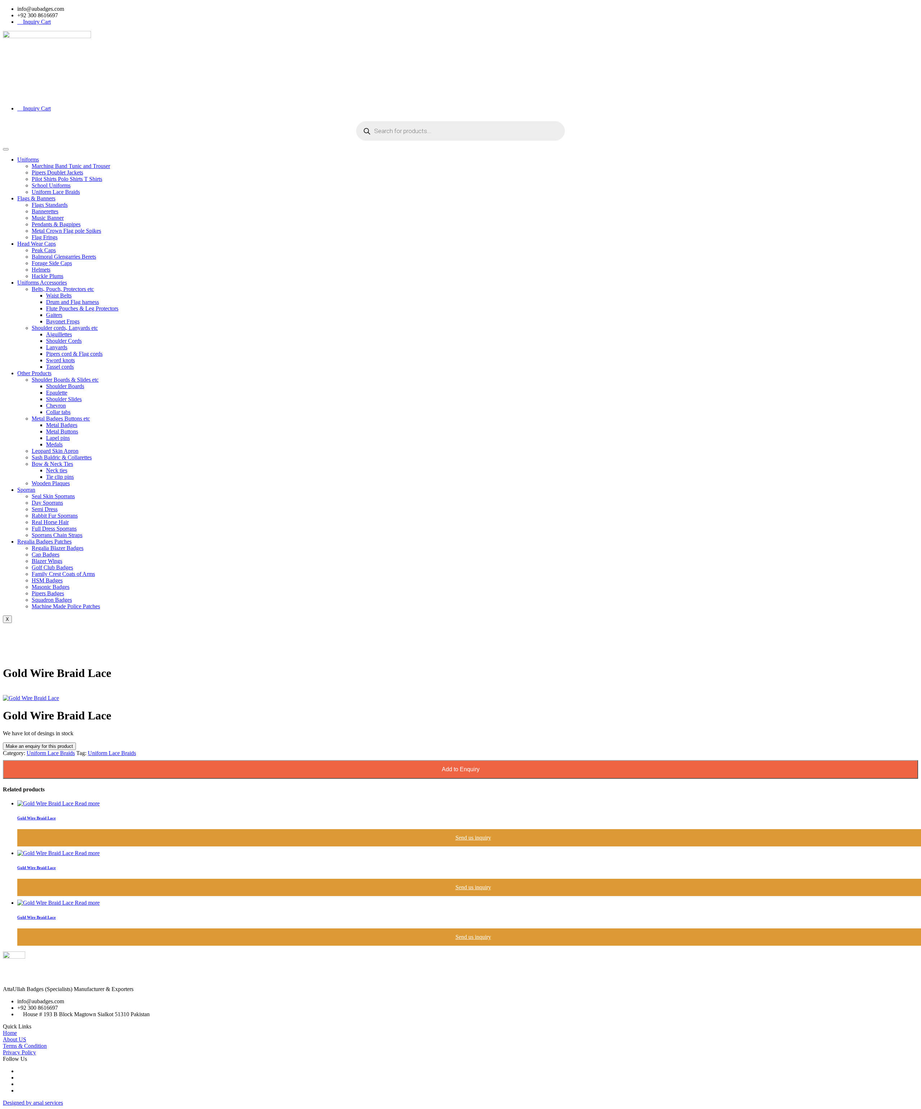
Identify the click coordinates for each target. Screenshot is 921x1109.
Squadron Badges (52, 600)
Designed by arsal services (33, 1103)
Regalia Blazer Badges (57, 548)
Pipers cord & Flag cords (74, 354)
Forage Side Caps (52, 263)
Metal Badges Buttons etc (61, 418)
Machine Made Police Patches (66, 606)
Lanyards (56, 347)
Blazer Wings (47, 561)
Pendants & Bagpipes (56, 224)
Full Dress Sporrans (54, 529)
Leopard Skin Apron (55, 451)
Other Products (34, 373)
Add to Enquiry (461, 769)
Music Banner (48, 218)
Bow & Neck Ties (52, 464)
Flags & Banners (36, 198)
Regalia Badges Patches (44, 541)
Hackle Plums (47, 276)
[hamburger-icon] (6, 149)
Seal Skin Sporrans (53, 496)
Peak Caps (44, 250)
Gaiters (54, 315)
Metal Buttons (62, 431)
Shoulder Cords (64, 341)
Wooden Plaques (51, 483)
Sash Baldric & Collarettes (62, 457)
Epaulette (56, 393)
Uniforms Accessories (42, 282)
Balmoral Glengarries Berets (64, 257)
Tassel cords (60, 367)
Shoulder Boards (65, 386)
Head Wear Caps (36, 244)
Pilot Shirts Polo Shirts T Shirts (67, 179)
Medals (54, 444)
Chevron (56, 406)
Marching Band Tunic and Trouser (71, 166)
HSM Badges (47, 580)
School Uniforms (51, 185)
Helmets (41, 270)
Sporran (26, 490)
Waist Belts (59, 295)
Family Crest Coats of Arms (63, 574)
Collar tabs (58, 412)
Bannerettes (45, 211)
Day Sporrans (47, 503)
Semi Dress (45, 509)
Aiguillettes (59, 334)
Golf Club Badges (52, 567)
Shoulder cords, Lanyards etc (65, 328)
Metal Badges (61, 425)
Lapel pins (58, 438)
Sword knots (60, 360)
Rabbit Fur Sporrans (55, 516)
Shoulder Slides (64, 399)
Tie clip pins (60, 477)
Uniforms (28, 159)
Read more (87, 803)
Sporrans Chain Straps (57, 535)
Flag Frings (45, 237)
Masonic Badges (50, 587)
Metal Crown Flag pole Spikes (66, 231)
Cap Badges (45, 554)
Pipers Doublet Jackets (57, 172)
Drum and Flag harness (72, 302)
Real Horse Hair (50, 522)
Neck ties (56, 470)
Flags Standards (50, 205)
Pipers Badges (48, 593)
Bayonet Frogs (63, 321)
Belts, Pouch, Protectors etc (63, 289)
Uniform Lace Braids (56, 192)
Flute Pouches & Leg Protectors (82, 308)
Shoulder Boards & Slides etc (65, 380)
